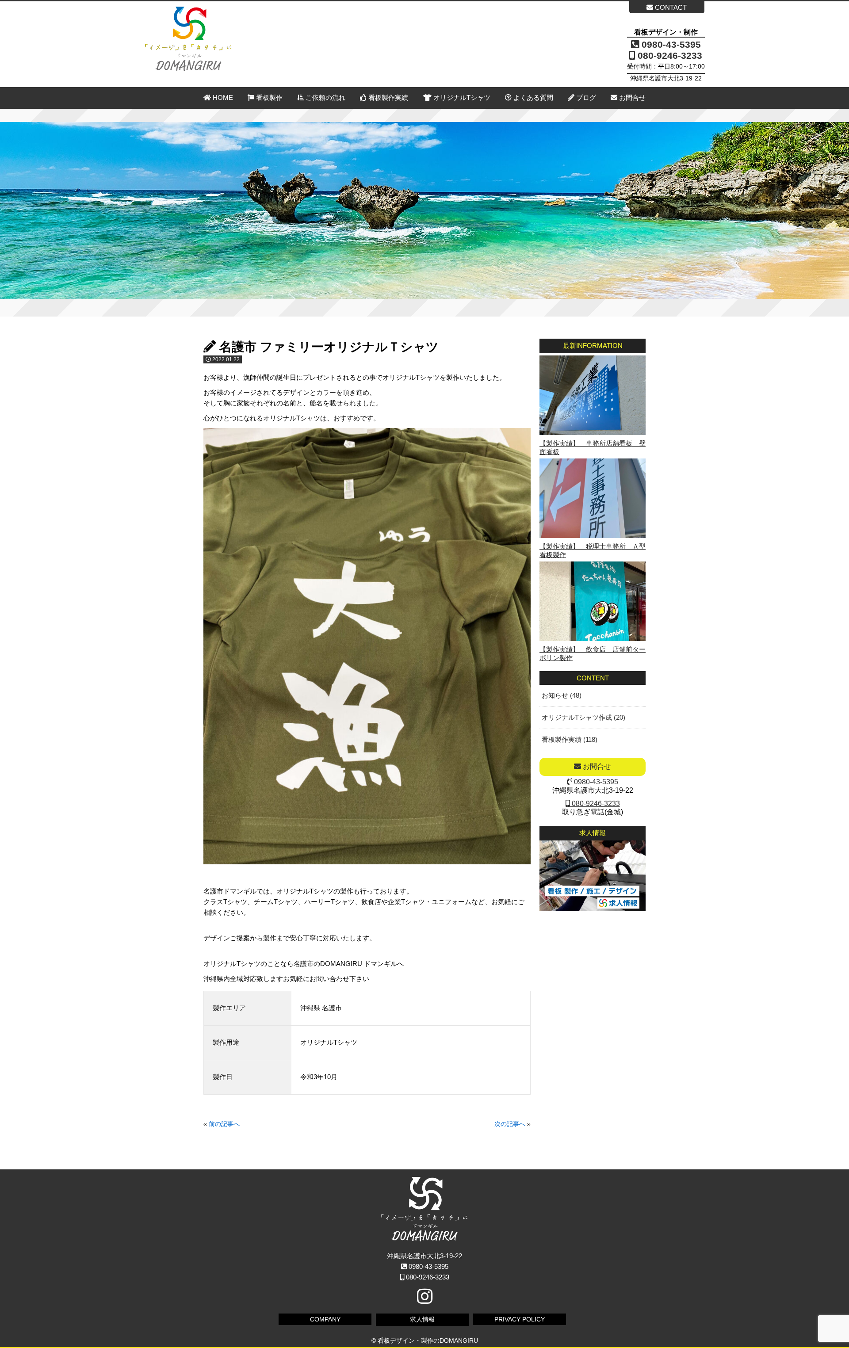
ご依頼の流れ (324, 97)
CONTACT (670, 7)
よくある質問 (532, 97)
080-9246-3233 (668, 55)
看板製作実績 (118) (569, 739)
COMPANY (325, 1319)
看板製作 (268, 97)
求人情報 (422, 1319)
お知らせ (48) (561, 695)
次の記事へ (509, 1124)
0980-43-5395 (670, 44)
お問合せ (631, 97)
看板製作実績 (387, 97)
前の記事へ (224, 1124)
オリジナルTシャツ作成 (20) (583, 717)
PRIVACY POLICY (519, 1319)
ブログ (585, 97)
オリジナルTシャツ (461, 97)
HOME (222, 97)
